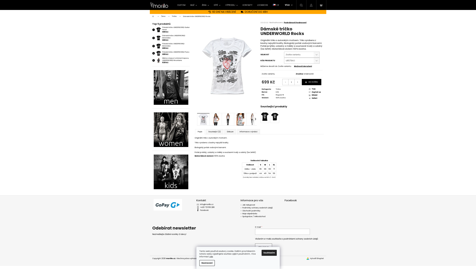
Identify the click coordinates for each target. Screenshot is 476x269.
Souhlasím (269, 252)
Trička (278, 89)
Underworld (308, 74)
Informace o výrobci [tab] (248, 131)
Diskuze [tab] (230, 131)
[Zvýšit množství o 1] (297, 82)
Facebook (204, 210)
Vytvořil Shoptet (317, 258)
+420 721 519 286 (207, 207)
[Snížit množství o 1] (285, 82)
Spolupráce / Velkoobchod (253, 216)
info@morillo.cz (206, 204)
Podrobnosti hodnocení (295, 22)
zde (211, 256)
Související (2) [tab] (214, 131)
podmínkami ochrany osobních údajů (301, 238)
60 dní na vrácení (224, 12)
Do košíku (313, 82)
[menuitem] (181, 5)
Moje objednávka (249, 213)
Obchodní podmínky (251, 210)
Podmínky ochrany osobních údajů (257, 207)
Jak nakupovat (248, 205)
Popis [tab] (200, 131)
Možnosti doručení (303, 66)
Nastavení (207, 263)
